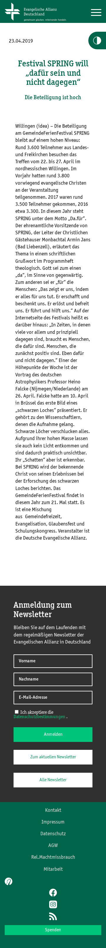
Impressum (53, 822)
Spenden (53, 930)
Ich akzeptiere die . (41, 714)
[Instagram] (53, 905)
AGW (53, 845)
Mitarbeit (53, 869)
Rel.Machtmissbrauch (53, 857)
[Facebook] (53, 893)
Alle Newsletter (53, 780)
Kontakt (53, 810)
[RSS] (53, 917)
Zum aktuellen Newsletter (53, 757)
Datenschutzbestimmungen (39, 717)
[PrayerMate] (8, 881)
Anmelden (53, 734)
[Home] (38, 21)
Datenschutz (53, 833)
